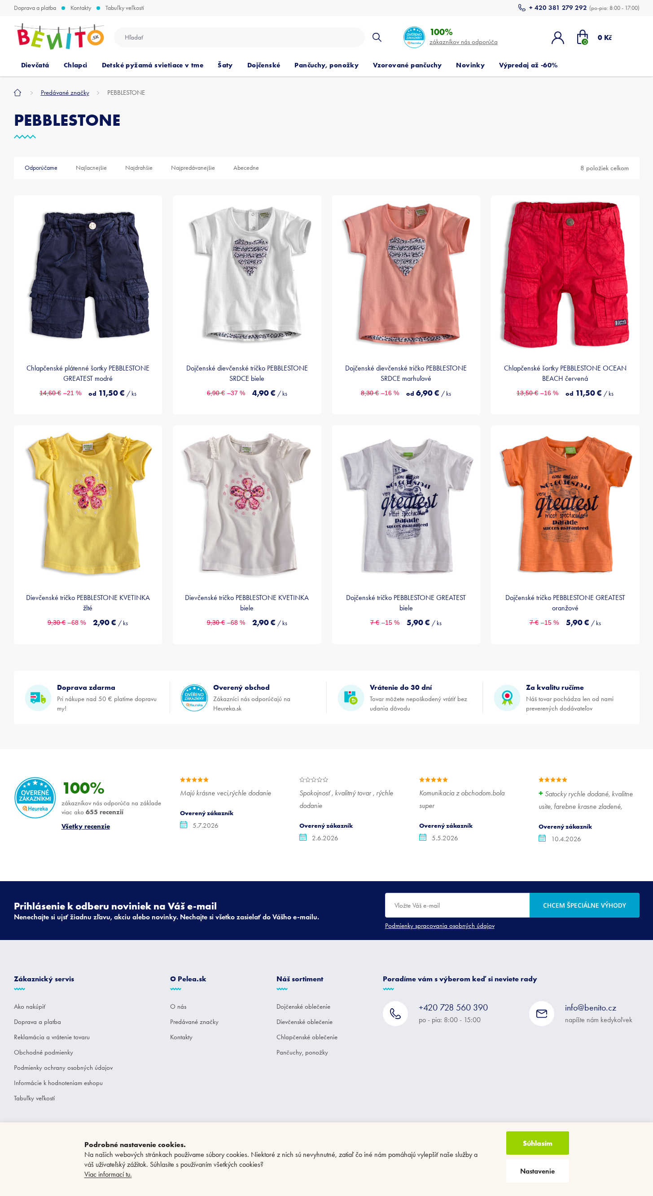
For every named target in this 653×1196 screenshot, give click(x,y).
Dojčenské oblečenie (303, 1006)
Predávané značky (194, 1022)
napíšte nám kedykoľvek (598, 1013)
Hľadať (377, 37)
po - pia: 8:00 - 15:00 (453, 1013)
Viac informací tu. (108, 1174)
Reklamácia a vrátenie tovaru (52, 1037)
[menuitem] (35, 65)
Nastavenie (537, 1171)
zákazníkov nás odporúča (463, 36)
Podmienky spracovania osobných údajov (440, 926)
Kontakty (80, 8)
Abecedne (246, 168)
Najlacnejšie (91, 168)
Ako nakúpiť (29, 1006)
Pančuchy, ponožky (302, 1052)
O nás (178, 1006)
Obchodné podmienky (43, 1052)
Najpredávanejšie (193, 168)
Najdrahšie (139, 168)
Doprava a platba (35, 8)
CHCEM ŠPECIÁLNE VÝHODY (584, 905)
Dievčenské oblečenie (304, 1022)
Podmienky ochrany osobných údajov (63, 1068)
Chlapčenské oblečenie (306, 1037)
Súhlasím (537, 1143)
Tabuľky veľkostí (124, 8)
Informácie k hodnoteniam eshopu (58, 1083)
